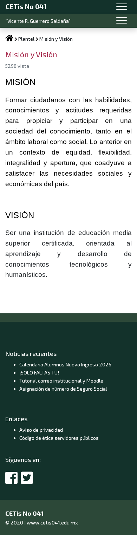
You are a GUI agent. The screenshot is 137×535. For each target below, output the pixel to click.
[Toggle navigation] (121, 7)
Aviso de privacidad (41, 430)
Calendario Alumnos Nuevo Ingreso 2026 (65, 364)
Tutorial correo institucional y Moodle (61, 381)
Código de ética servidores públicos (59, 438)
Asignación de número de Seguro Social (63, 389)
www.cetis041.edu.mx (52, 523)
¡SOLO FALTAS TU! (39, 373)
